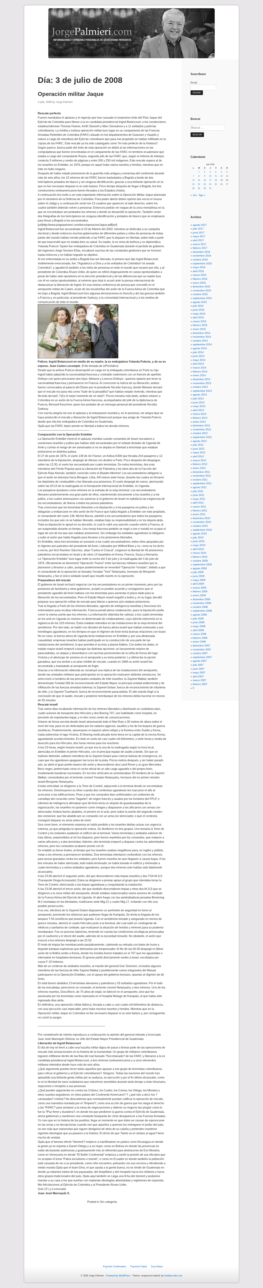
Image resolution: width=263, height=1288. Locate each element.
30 (205, 188)
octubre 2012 (200, 433)
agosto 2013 (200, 394)
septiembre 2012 (202, 437)
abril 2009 (198, 583)
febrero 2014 (200, 371)
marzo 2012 (199, 460)
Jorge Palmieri (64, 102)
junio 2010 (198, 541)
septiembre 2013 (202, 390)
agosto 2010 (200, 533)
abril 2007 (198, 676)
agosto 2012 (200, 441)
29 (199, 188)
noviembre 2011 (202, 475)
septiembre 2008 (202, 610)
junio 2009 (198, 576)
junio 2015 (198, 309)
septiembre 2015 (202, 298)
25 (216, 184)
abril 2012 (198, 456)
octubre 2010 (200, 525)
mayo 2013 (199, 406)
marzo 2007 (199, 680)
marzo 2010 (199, 552)
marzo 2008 (199, 633)
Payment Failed (138, 1266)
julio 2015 (198, 305)
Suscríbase (157, 1266)
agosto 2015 (200, 302)
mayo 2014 (199, 359)
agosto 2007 (200, 660)
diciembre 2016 (201, 251)
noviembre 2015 (202, 290)
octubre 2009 (200, 560)
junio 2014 (198, 356)
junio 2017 (198, 232)
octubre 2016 (200, 259)
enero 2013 (199, 421)
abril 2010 (198, 549)
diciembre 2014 (201, 333)
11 (216, 176)
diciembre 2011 (201, 471)
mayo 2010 (199, 545)
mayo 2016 (199, 267)
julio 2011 (198, 491)
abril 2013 (198, 410)
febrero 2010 (200, 556)
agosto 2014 (200, 348)
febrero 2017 (200, 247)
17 (210, 180)
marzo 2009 (199, 587)
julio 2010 (198, 537)
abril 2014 (198, 363)
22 (199, 184)
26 (221, 184)
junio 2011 (198, 495)
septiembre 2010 (202, 529)
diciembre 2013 (201, 379)
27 (227, 184)
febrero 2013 (200, 417)
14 (193, 180)
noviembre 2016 (202, 255)
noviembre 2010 (202, 521)
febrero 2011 (200, 510)
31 (210, 188)
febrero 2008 (200, 637)
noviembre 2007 (202, 649)
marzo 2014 (199, 367)
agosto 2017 (200, 224)
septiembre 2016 (202, 263)
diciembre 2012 (201, 425)
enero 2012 (199, 468)
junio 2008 (198, 622)
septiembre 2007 (202, 657)
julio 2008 (198, 618)
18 (216, 180)
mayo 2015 (199, 313)
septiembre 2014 (202, 344)
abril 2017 (198, 240)
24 (210, 184)
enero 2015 (199, 329)
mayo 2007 (199, 672)
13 (227, 176)
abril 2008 (198, 630)
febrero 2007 (200, 684)
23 (205, 184)
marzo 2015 (199, 321)
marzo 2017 (199, 244)
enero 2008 (199, 641)
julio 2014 (198, 352)
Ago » (202, 195)
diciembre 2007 (201, 645)
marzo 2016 (199, 274)
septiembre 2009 (202, 564)
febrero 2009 (200, 591)
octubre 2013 (200, 386)
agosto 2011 (200, 487)
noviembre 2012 (202, 429)
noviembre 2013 (202, 383)
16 (205, 180)
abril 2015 (198, 317)
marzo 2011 (199, 506)
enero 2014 (199, 375)
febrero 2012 (200, 464)
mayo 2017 (199, 236)
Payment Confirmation (114, 1266)
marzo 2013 (199, 413)
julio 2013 (198, 398)
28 (193, 188)
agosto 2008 (200, 614)
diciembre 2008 (201, 599)
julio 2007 (198, 664)
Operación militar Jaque (71, 94)
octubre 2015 (200, 294)
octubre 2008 (200, 607)
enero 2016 (199, 282)
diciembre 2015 (201, 286)
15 (199, 180)
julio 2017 (198, 228)
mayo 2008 (199, 626)
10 (210, 176)
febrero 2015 (200, 325)
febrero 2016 (200, 278)
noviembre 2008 (202, 603)
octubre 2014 (200, 340)
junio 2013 (198, 402)
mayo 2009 (199, 580)
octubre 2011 (200, 479)
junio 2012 (198, 448)
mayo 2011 (199, 498)
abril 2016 (198, 271)
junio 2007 (198, 668)
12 (221, 176)
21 (193, 184)
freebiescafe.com (173, 1275)
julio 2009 (198, 572)
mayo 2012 (199, 452)
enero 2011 (199, 514)
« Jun (194, 195)
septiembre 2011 (202, 483)
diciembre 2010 (201, 518)
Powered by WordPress (118, 1275)
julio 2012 (198, 444)
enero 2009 (199, 595)
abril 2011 (198, 502)
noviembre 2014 (202, 336)
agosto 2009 (200, 568)
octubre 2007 (200, 653)
